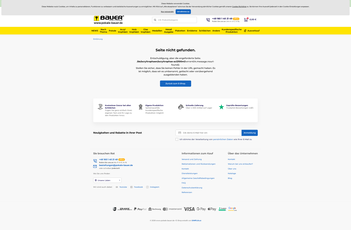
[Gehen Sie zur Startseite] (109, 19)
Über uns (232, 169)
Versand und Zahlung (192, 159)
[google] (233, 209)
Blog (230, 178)
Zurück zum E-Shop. (175, 83)
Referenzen (187, 192)
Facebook (138, 187)
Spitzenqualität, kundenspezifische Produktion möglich (154, 110)
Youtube (123, 187)
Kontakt (185, 169)
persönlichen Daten (223, 139)
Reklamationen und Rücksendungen (199, 164)
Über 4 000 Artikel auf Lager (199, 108)
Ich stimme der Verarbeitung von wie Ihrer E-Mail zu (216, 139)
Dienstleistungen (190, 173)
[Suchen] (155, 20)
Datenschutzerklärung (192, 188)
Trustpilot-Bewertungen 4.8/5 (239, 108)
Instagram (154, 187)
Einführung (98, 39)
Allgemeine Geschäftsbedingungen (198, 178)
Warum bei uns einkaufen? (240, 164)
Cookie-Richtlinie (239, 6)
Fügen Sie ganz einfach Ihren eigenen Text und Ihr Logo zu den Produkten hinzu (118, 112)
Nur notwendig (167, 12)
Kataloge (232, 173)
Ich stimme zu (183, 12)
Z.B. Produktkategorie (168, 20)
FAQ (184, 183)
